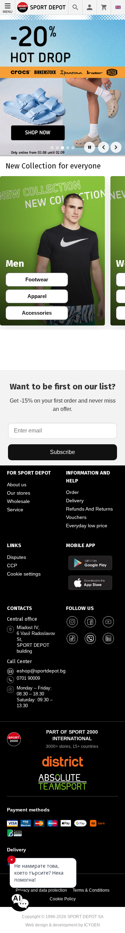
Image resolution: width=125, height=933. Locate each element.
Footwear (40, 281)
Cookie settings (24, 574)
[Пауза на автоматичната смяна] (89, 147)
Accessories (39, 314)
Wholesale (18, 501)
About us (16, 484)
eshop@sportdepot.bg (41, 671)
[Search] (75, 7)
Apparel (41, 298)
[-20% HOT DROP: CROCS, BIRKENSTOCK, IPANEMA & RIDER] (62, 85)
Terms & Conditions (91, 890)
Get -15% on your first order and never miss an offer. (63, 397)
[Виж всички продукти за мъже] (52, 250)
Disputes (16, 557)
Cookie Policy (63, 899)
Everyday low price (86, 525)
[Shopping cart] (104, 7)
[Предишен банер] (103, 147)
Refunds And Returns (89, 509)
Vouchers (76, 517)
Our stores (18, 493)
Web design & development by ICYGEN (62, 925)
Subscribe (62, 452)
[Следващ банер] (116, 147)
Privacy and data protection (41, 890)
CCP (12, 565)
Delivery (75, 500)
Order (72, 492)
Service (15, 509)
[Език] (118, 7)
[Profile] (90, 7)
